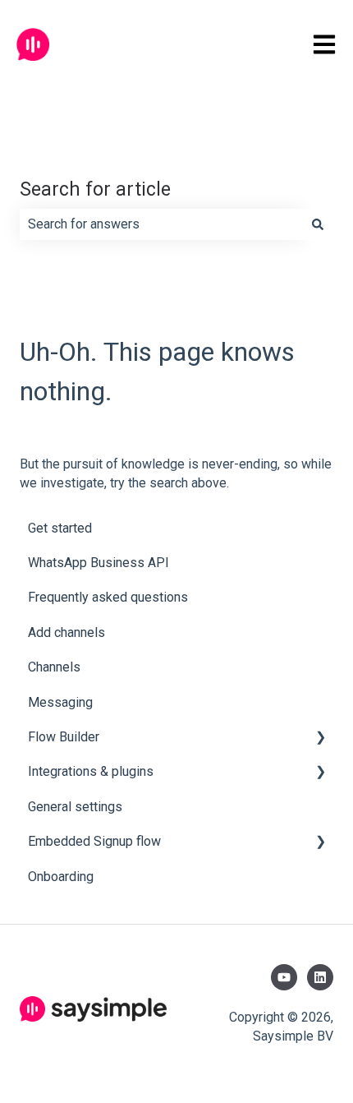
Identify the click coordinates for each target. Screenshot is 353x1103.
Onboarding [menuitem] (61, 876)
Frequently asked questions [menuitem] (108, 597)
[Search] (317, 224)
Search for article (95, 189)
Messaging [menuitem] (60, 702)
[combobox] (161, 224)
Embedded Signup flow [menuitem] (94, 841)
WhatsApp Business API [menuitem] (98, 562)
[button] (320, 738)
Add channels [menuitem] (66, 632)
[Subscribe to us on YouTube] (284, 977)
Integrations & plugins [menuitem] (91, 771)
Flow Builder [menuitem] (63, 737)
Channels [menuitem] (54, 667)
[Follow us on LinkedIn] (320, 977)
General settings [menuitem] (75, 807)
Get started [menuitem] (60, 528)
